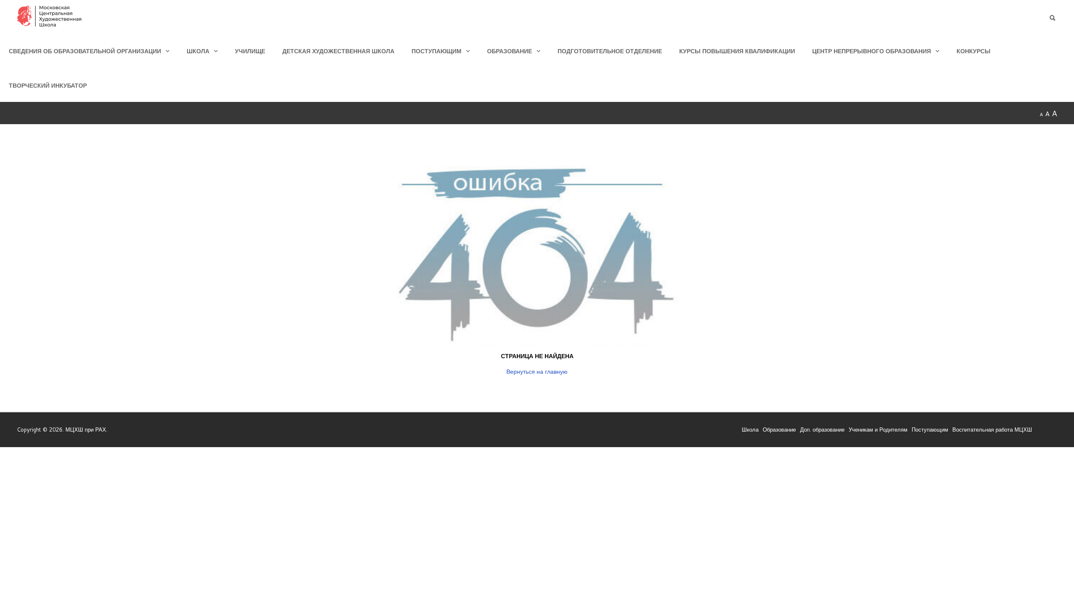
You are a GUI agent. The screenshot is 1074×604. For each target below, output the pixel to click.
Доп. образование (822, 429)
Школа (198, 51)
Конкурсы (974, 51)
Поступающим (436, 51)
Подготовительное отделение (610, 51)
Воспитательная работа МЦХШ (992, 429)
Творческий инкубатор (48, 85)
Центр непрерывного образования (871, 51)
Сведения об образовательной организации (85, 51)
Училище (250, 51)
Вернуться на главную (537, 371)
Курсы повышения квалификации (737, 51)
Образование (509, 51)
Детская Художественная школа (338, 51)
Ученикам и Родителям (878, 429)
